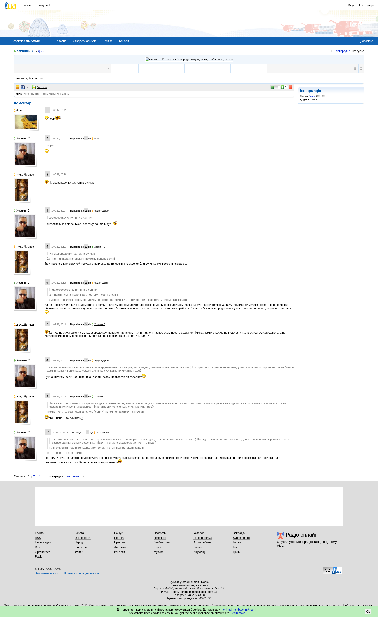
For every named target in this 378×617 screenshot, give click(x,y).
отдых (38, 93)
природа (28, 93)
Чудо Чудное (25, 174)
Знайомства (162, 542)
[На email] (17, 87)
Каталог (198, 533)
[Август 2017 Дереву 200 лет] (152, 68)
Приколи (119, 542)
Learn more (238, 613)
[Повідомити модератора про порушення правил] (290, 87)
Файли (79, 552)
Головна (26, 5)
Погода (119, 537)
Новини (198, 547)
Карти (157, 547)
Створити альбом (84, 41)
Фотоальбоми (202, 542)
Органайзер (42, 552)
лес (59, 93)
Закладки (239, 533)
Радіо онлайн (302, 535)
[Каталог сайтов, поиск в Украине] (332, 569)
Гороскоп (160, 537)
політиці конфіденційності (239, 609)
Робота (79, 533)
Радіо (38, 556)
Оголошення (83, 537)
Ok (368, 611)
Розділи (42, 5)
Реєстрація (366, 5)
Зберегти (42, 87)
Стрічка (107, 41)
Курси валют (241, 537)
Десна (42, 51)
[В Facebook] (23, 87)
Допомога (366, 41)
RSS (38, 537)
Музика (158, 552)
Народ (79, 542)
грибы (52, 93)
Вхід (351, 5)
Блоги (237, 542)
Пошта (39, 533)
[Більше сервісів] (27, 87)
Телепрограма (202, 537)
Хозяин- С (25, 51)
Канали (124, 41)
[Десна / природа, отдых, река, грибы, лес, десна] (189, 59)
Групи (236, 552)
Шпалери (81, 547)
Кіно (235, 547)
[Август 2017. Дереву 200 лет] (134, 68)
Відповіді (199, 552)
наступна (73, 476)
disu (19, 110)
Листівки (120, 547)
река (45, 93)
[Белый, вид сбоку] (253, 68)
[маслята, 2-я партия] (262, 68)
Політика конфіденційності (81, 573)
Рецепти (119, 552)
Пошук (118, 533)
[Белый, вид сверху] (244, 68)
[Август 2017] (115, 68)
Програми (160, 533)
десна (65, 93)
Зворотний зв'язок (47, 573)
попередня (343, 51)
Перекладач (43, 542)
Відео (38, 547)
